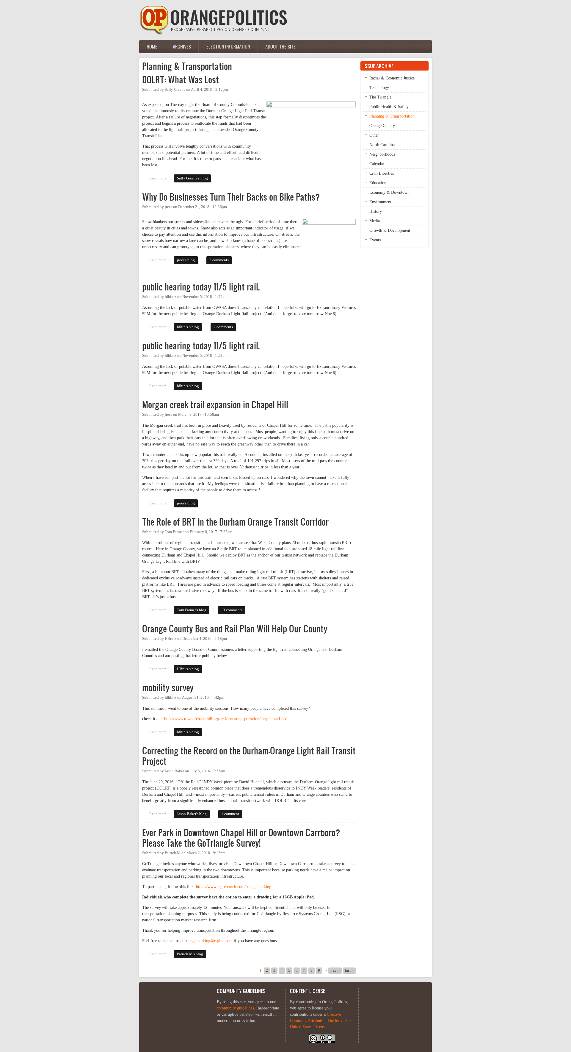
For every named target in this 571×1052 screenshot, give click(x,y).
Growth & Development (389, 230)
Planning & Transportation (392, 116)
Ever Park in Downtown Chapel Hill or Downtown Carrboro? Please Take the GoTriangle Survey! (241, 837)
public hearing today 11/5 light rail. (201, 287)
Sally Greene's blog (192, 178)
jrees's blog (186, 260)
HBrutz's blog (188, 669)
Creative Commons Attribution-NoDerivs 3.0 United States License (320, 1020)
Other (374, 135)
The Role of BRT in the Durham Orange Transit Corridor (235, 522)
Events (375, 240)
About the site (280, 46)
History (375, 211)
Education (377, 183)
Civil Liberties (381, 173)
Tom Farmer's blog (191, 610)
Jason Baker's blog (192, 814)
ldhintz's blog (188, 327)
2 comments (223, 327)
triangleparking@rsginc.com (209, 941)
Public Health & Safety (389, 106)
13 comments (231, 610)
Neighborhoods (382, 154)
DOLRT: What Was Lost (180, 80)
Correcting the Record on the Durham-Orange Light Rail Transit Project (249, 756)
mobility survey (168, 687)
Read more (159, 178)
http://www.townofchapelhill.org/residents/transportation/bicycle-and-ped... (227, 719)
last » (349, 970)
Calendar (376, 164)
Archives (182, 46)
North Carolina (382, 145)
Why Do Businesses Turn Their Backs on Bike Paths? (231, 197)
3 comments (219, 260)
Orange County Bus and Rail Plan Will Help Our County (234, 629)
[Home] (213, 33)
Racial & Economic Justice (392, 78)
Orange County (382, 126)
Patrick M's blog (190, 954)
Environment (380, 202)
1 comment (230, 814)
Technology (379, 87)
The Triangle (380, 97)
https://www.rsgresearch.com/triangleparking (233, 886)
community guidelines (235, 1008)
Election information (228, 46)
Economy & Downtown (389, 192)
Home (152, 46)
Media (374, 221)
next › (335, 970)
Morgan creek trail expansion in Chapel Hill (215, 404)
